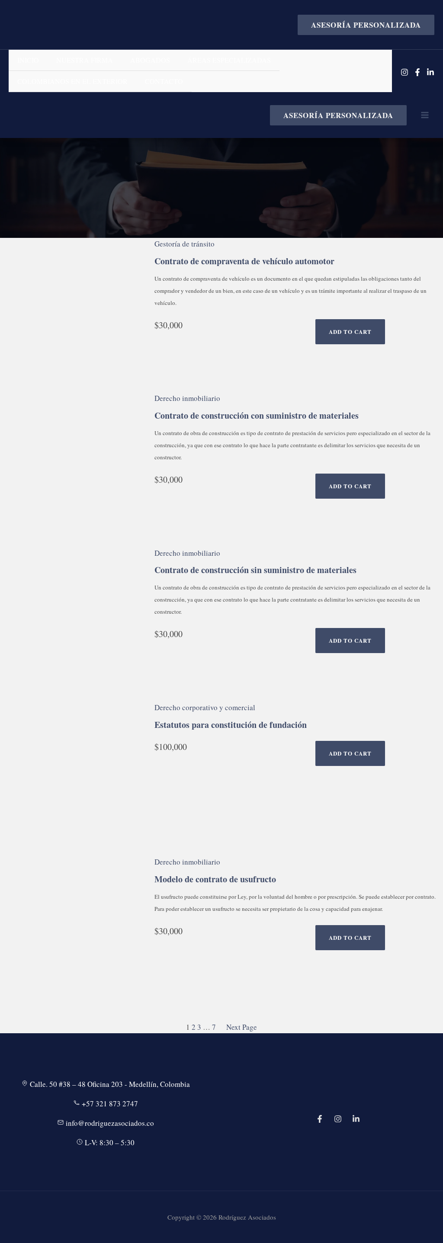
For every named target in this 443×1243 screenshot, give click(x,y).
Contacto (164, 81)
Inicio (28, 59)
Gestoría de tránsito (184, 244)
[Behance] (356, 1119)
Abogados (150, 59)
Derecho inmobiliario (187, 398)
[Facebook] (417, 72)
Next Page (241, 1027)
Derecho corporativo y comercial (204, 707)
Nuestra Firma (84, 59)
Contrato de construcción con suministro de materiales (256, 415)
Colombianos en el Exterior (72, 81)
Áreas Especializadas (229, 59)
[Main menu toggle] (424, 115)
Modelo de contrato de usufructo (215, 879)
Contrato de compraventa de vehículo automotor (244, 261)
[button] (362, 25)
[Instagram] (404, 72)
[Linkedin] (430, 72)
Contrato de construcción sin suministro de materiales (255, 570)
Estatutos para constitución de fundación (230, 724)
